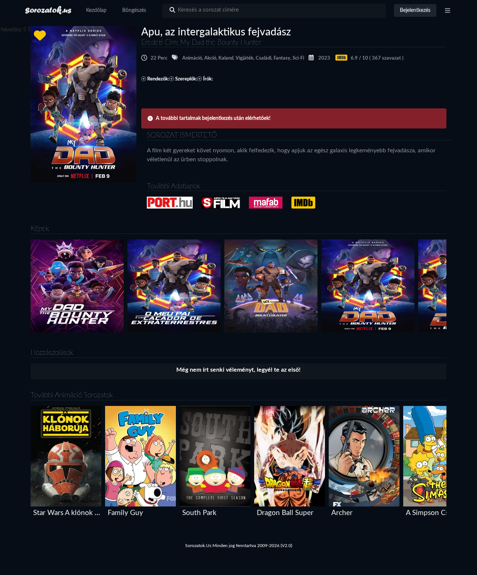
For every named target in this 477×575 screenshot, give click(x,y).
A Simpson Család (433, 513)
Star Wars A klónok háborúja (67, 513)
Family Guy (125, 513)
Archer (342, 513)
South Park (199, 513)
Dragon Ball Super (285, 513)
